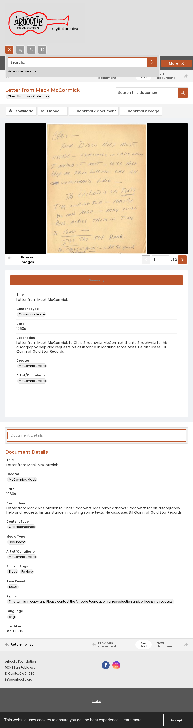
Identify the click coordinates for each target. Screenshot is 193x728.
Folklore (27, 571)
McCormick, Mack (32, 366)
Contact (96, 701)
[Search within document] (183, 93)
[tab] (96, 280)
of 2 (173, 259)
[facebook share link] (106, 665)
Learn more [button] (131, 720)
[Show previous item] (146, 259)
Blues (13, 571)
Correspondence (32, 314)
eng (12, 617)
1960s (13, 587)
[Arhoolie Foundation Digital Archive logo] (45, 23)
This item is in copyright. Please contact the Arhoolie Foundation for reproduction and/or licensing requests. (91, 601)
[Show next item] (182, 259)
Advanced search (22, 71)
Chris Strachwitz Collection (28, 96)
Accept (176, 720)
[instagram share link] (116, 665)
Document (17, 542)
